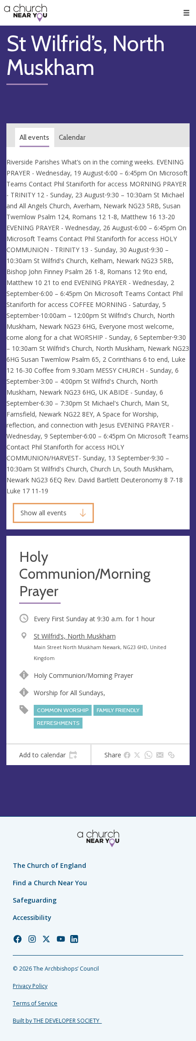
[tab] (48, 755)
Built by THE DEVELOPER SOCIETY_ (57, 1021)
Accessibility (32, 917)
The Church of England (49, 865)
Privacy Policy (30, 986)
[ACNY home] (25, 13)
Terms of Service (35, 1003)
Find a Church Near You (50, 882)
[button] (186, 13)
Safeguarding (35, 900)
